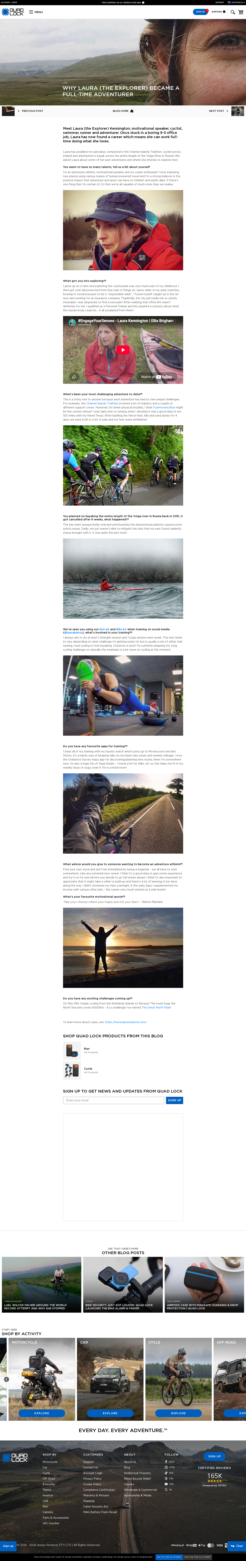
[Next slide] (239, 1379)
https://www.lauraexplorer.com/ (126, 1022)
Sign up (8, 1546)
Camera (48, 1512)
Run (45, 1506)
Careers (129, 1484)
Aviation (48, 1495)
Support (219, 2)
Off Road (49, 1479)
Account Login (92, 1473)
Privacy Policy (92, 1479)
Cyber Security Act (95, 1506)
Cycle (46, 1473)
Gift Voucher (51, 1523)
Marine (47, 1490)
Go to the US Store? (169, 1557)
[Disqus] (123, 1166)
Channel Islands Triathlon (102, 403)
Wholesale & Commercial (140, 1490)
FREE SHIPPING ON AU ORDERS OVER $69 (121, 3)
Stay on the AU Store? (197, 1557)
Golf (45, 1501)
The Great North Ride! (156, 1007)
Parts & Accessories (56, 1518)
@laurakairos (73, 632)
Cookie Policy (92, 1484)
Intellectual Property (137, 1473)
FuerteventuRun (164, 407)
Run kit (104, 629)
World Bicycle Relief (137, 1479)
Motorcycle (50, 1462)
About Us (130, 1462)
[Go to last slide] (6, 1379)
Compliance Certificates (99, 1490)
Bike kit (121, 629)
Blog (127, 1467)
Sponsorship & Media (137, 1495)
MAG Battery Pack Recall (100, 1512)
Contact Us (90, 1467)
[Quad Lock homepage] (13, 14)
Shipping (217, 12)
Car (45, 1467)
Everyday (49, 1484)
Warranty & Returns (96, 1495)
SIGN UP (174, 1100)
